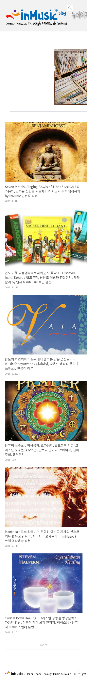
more (43, 645)
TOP (79, 673)
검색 (70, 8)
